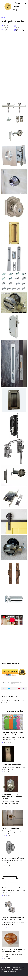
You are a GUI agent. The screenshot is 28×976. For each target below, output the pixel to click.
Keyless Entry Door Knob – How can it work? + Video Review (12, 796)
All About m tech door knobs (13, 888)
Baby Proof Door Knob (10, 828)
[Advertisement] (14, 54)
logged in (14, 700)
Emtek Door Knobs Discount (13, 858)
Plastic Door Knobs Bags (11, 764)
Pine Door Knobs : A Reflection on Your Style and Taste (13, 950)
